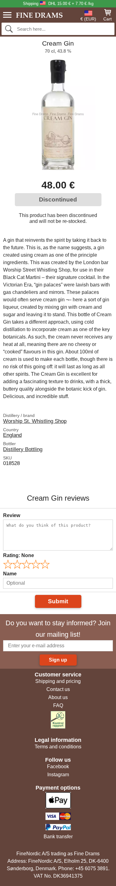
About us (58, 697)
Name (10, 573)
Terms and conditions (58, 746)
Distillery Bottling (22, 449)
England (12, 435)
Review (11, 515)
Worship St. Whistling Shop (35, 421)
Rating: (18, 555)
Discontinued (58, 199)
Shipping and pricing (58, 681)
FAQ (58, 705)
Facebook (58, 766)
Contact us (58, 689)
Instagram (58, 774)
